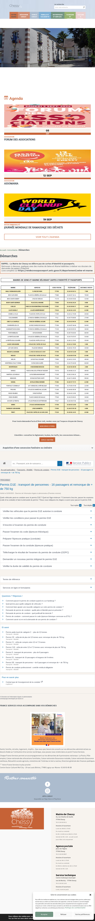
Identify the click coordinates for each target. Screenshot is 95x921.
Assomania (11, 183)
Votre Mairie (13, 16)
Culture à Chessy (80, 16)
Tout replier (74, 505)
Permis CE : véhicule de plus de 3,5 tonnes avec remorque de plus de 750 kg (35, 637)
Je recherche (59, 4)
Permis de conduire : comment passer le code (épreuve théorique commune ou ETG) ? (39, 616)
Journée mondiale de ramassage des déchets (33, 227)
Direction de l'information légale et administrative (16, 697)
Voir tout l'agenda (47, 236)
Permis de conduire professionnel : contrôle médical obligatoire (29, 667)
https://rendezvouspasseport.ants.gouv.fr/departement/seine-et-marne (55, 270)
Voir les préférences (82, 914)
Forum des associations (19, 139)
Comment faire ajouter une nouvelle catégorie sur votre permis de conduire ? (34, 607)
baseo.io (20, 698)
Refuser (63, 914)
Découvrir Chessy (24, 16)
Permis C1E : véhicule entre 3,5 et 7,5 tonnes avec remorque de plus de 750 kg (36, 647)
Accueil (3, 250)
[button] (90, 895)
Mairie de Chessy (65, 814)
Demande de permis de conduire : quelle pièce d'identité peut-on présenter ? (34, 610)
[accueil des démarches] (4, 463)
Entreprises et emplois (58, 16)
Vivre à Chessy (34, 16)
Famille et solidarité (45, 16)
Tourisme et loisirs (70, 16)
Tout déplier (88, 505)
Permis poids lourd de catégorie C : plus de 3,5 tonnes (26, 632)
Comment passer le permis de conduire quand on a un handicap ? (30, 601)
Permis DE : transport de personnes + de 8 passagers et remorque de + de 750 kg (37, 662)
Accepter (44, 914)
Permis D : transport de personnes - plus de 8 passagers (27, 652)
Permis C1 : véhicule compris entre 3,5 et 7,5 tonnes (25, 642)
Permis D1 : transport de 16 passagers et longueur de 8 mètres (29, 657)
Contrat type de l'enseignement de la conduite (23, 682)
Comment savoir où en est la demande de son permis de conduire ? (31, 619)
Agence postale (64, 846)
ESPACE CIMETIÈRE (47, 439)
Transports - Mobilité (25, 470)
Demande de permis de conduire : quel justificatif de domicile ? (29, 613)
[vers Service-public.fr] (78, 464)
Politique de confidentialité (75, 908)
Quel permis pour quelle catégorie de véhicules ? (24, 604)
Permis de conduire (42, 470)
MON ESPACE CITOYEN (47, 425)
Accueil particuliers (8, 470)
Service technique (66, 875)
